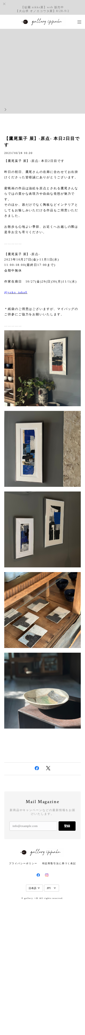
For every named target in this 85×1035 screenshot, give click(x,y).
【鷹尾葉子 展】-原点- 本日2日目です (42, 141)
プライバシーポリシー (23, 863)
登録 (67, 826)
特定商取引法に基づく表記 (59, 863)
